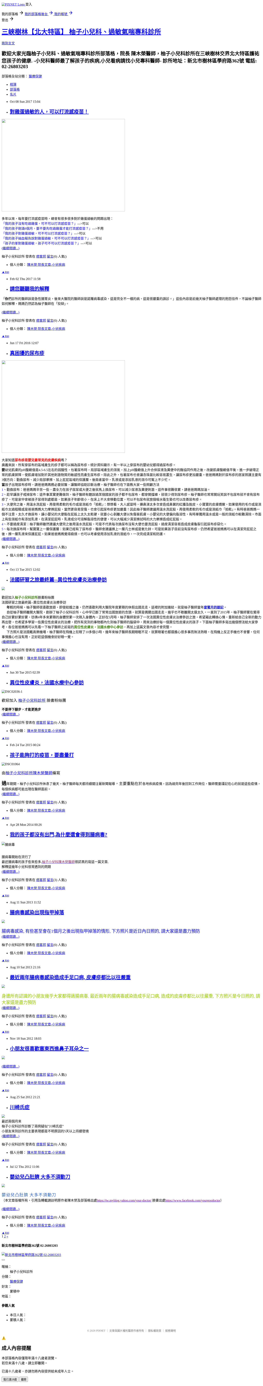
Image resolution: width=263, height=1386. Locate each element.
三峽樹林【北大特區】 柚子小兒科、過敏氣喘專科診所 (81, 32)
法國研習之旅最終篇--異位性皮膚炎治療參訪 (58, 579)
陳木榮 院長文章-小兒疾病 (46, 264)
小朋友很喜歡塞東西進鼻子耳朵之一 (49, 1048)
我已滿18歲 (10, 1379)
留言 (50, 256)
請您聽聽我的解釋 (29, 288)
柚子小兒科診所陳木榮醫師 (29, 773)
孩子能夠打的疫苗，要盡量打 (42, 755)
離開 (23, 1379)
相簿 (13, 84)
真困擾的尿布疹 (27, 353)
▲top (5, 272)
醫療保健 (35, 76)
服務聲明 (170, 1330)
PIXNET (100, 1330)
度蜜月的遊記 (214, 607)
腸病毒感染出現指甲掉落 (37, 912)
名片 (13, 94)
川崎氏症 (20, 1107)
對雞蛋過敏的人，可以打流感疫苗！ (49, 111)
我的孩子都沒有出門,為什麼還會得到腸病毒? (58, 834)
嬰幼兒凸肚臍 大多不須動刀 (40, 1177)
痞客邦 (41, 256)
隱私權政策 (154, 1330)
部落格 (15, 89)
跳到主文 (8, 43)
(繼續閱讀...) (10, 248)
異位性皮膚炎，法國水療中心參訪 (47, 682)
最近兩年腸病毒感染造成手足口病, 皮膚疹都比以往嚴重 (70, 977)
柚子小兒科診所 (32, 700)
